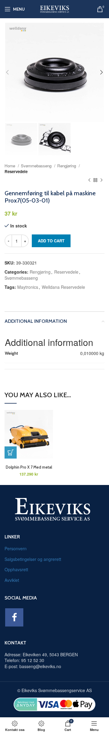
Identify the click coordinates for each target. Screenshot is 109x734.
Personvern (16, 548)
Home (10, 166)
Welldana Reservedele (63, 287)
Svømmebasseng (37, 166)
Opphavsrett (16, 569)
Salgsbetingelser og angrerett (33, 559)
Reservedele (16, 171)
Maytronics (27, 287)
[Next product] (101, 180)
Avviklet (12, 580)
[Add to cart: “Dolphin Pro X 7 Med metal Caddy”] (11, 452)
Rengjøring (67, 166)
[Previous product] (89, 180)
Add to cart (51, 241)
